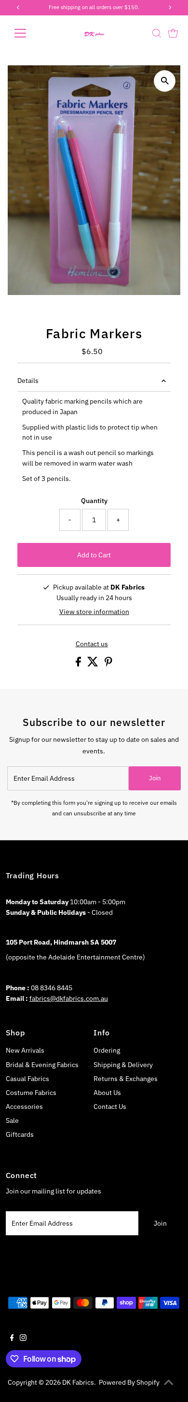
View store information (94, 611)
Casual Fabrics (27, 1078)
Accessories (24, 1106)
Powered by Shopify (129, 1382)
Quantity (94, 500)
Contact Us (110, 1106)
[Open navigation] (28, 33)
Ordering (107, 1050)
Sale (12, 1120)
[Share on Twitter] (93, 664)
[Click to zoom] (164, 81)
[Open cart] (173, 33)
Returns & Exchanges (126, 1078)
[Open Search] (156, 33)
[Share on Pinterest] (108, 664)
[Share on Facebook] (79, 664)
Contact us (92, 644)
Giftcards (20, 1134)
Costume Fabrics (31, 1092)
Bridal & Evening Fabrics (42, 1064)
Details (28, 380)
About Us (107, 1092)
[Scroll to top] (168, 1382)
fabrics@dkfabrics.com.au (68, 998)
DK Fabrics (78, 1382)
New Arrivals (25, 1050)
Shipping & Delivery (123, 1064)
